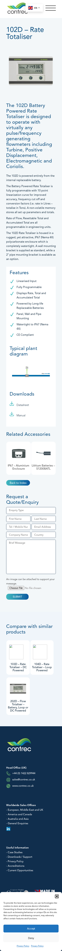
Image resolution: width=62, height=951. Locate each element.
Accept (31, 928)
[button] (57, 896)
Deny (31, 938)
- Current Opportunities (19, 870)
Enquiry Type (16, 510)
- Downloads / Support (19, 857)
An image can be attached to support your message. (30, 581)
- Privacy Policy (14, 861)
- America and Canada (19, 814)
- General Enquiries (17, 823)
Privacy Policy (23, 946)
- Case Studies (14, 852)
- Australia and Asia (17, 819)
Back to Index (18, 483)
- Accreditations (15, 866)
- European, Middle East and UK (24, 810)
